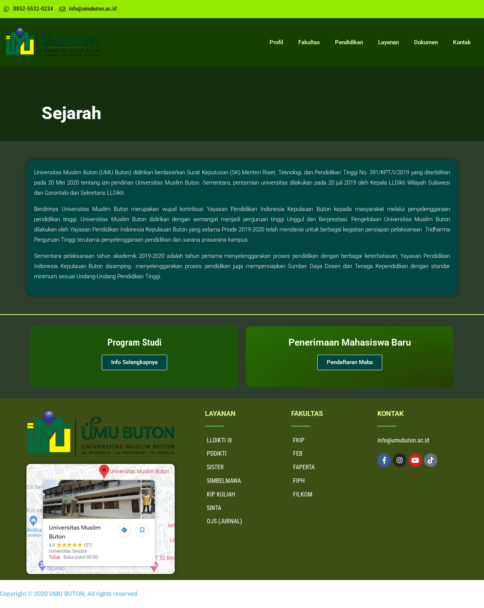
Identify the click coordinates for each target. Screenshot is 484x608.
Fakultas (309, 42)
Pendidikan (349, 42)
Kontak (462, 42)
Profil (276, 42)
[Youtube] (415, 460)
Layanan (388, 42)
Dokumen (426, 42)
